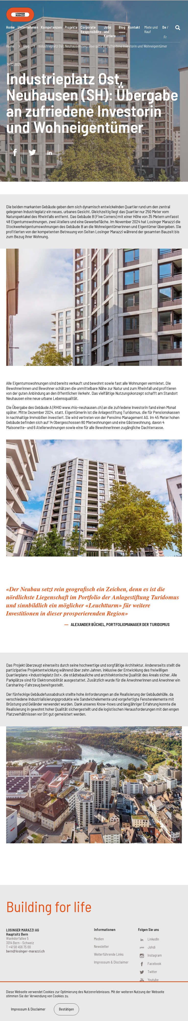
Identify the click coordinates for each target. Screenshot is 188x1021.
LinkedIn (153, 939)
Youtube (153, 980)
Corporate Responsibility (91, 29)
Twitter (152, 972)
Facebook (154, 964)
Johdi (151, 947)
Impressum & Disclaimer (111, 962)
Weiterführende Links (109, 954)
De (164, 27)
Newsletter (101, 946)
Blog (122, 27)
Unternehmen (28, 27)
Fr (165, 37)
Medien (99, 939)
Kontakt (134, 27)
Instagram (155, 955)
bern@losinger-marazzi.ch (25, 951)
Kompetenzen (51, 27)
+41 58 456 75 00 (20, 947)
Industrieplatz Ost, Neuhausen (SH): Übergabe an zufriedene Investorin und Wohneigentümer (102, 46)
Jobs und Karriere (110, 31)
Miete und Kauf (151, 29)
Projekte (71, 27)
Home (10, 27)
